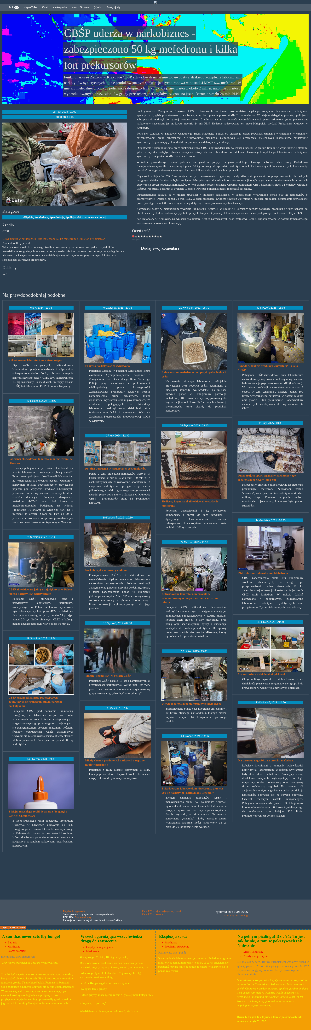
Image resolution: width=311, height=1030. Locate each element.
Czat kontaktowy (83, 917)
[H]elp (97, 7)
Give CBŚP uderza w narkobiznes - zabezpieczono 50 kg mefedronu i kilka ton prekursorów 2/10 (139, 236)
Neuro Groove (80, 7)
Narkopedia (59, 7)
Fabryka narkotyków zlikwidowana (107, 365)
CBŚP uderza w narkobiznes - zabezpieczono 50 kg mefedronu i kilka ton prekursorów (53, 238)
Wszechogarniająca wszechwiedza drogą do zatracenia (111, 938)
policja (71, 217)
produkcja (57, 217)
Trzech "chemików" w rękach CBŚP (108, 675)
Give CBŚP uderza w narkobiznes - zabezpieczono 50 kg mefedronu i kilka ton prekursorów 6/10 (150, 236)
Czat (45, 7)
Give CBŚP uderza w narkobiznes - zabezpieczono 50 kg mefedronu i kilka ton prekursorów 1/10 (136, 236)
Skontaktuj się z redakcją (236, 915)
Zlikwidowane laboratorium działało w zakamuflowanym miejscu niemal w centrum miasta (190, 598)
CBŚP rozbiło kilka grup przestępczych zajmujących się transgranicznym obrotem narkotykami (35, 701)
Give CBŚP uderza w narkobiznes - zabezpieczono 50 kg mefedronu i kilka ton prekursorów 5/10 (147, 236)
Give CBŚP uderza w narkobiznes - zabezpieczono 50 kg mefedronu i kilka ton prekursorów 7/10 (152, 236)
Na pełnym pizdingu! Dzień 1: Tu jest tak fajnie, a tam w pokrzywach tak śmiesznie (271, 941)
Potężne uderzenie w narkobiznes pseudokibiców (115, 468)
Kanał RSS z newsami (152, 914)
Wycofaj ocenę (133, 236)
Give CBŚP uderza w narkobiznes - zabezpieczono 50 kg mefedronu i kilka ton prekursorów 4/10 (144, 236)
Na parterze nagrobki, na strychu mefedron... (266, 760)
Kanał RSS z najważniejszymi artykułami (161, 911)
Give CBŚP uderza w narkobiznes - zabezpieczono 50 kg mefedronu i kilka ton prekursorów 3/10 (141, 236)
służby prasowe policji (92, 217)
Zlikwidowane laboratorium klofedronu (263, 573)
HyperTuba (30, 7)
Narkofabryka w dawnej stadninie (106, 570)
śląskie (29, 217)
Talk (13, 7)
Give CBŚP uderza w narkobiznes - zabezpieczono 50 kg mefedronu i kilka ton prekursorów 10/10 (161, 236)
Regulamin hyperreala (74, 911)
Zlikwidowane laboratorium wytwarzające (35, 360)
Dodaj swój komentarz (160, 248)
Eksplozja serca (173, 936)
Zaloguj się (113, 7)
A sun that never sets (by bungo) (31, 936)
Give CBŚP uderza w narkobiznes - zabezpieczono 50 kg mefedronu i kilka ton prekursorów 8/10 (155, 236)
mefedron (42, 217)
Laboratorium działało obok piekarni (261, 674)
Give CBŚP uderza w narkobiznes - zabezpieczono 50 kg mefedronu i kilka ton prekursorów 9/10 (158, 236)
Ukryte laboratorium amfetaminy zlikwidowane (191, 703)
